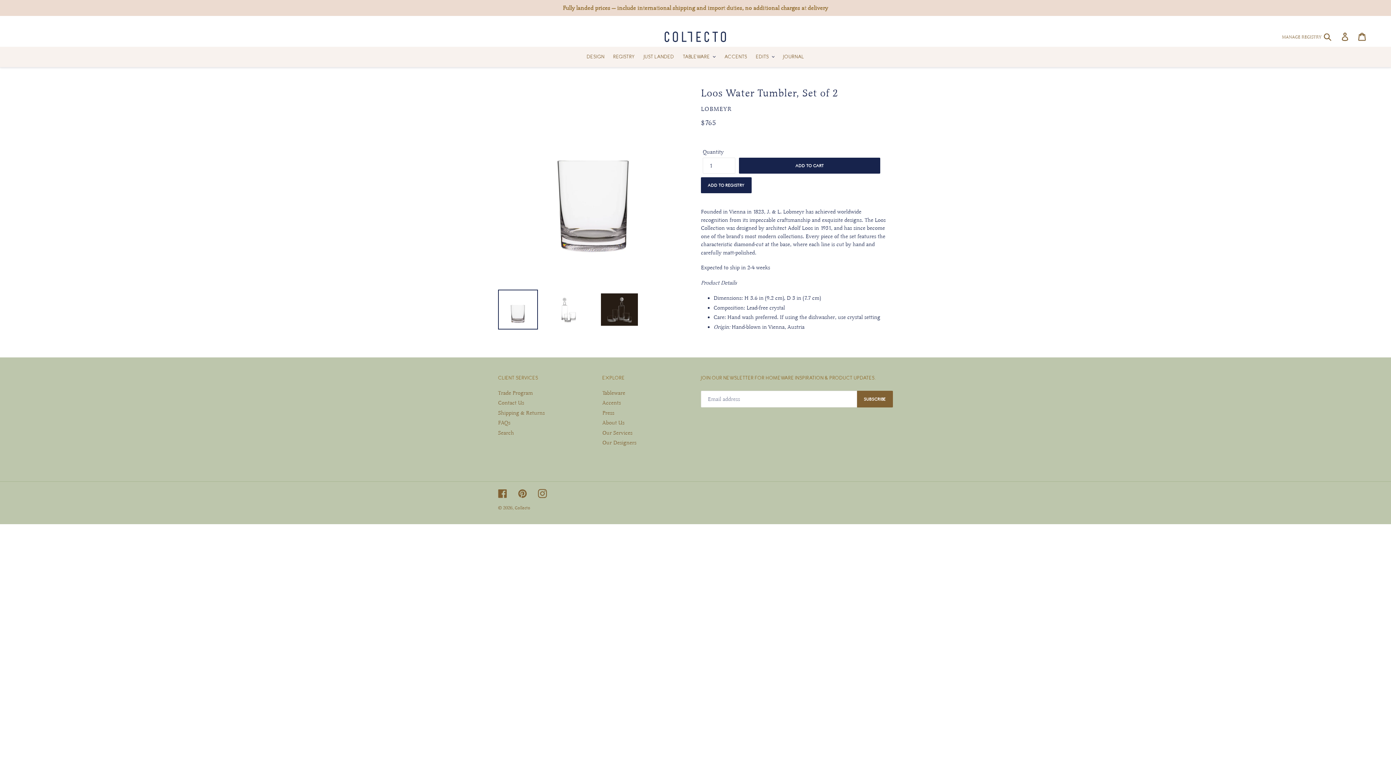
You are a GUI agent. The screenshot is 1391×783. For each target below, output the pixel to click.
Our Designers (619, 442)
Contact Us (511, 402)
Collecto (522, 507)
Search (506, 433)
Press (608, 413)
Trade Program (515, 393)
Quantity (713, 152)
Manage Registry (1301, 37)
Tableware (613, 393)
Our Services (617, 433)
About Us (613, 422)
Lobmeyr (716, 109)
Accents (611, 402)
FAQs (504, 422)
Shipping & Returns (521, 413)
